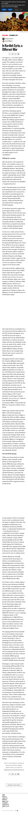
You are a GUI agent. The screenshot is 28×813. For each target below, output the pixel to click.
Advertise (4, 799)
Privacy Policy (5, 806)
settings (16, 6)
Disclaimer (5, 803)
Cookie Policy (5, 804)
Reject (10, 9)
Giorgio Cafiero (9, 38)
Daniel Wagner (9, 41)
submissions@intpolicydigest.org (14, 769)
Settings (16, 9)
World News (5, 35)
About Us (4, 796)
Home (3, 794)
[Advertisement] (14, 311)
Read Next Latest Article (14, 785)
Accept (4, 9)
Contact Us (5, 798)
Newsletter (5, 801)
